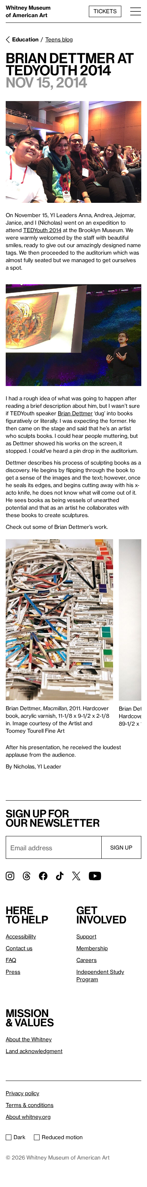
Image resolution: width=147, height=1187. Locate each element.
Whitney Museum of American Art (28, 11)
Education (25, 39)
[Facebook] (43, 876)
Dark (19, 1137)
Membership (92, 948)
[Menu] (136, 11)
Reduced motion (62, 1137)
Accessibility (21, 936)
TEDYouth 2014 (42, 230)
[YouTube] (95, 876)
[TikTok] (60, 876)
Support (86, 936)
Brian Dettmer (75, 413)
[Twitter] (76, 876)
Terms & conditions (30, 1105)
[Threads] (27, 876)
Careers (86, 960)
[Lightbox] (73, 152)
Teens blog (59, 39)
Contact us (19, 948)
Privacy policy (22, 1093)
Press (13, 971)
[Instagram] (10, 876)
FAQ (11, 960)
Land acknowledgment (34, 1051)
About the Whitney (29, 1039)
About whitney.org (28, 1116)
